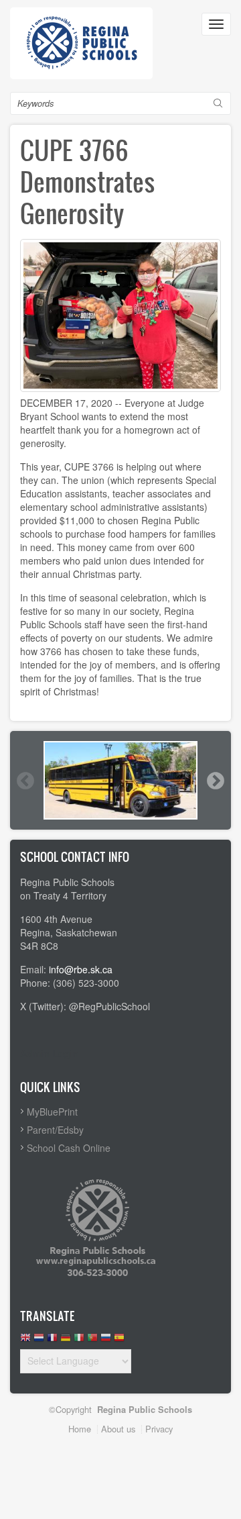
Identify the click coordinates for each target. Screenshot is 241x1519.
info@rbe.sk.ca (80, 969)
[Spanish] (119, 1340)
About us (118, 1428)
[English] (25, 1340)
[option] (120, 780)
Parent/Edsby (55, 1129)
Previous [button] (24, 780)
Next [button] (215, 780)
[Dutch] (38, 1340)
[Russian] (105, 1340)
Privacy (159, 1428)
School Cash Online (68, 1148)
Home (79, 1428)
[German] (65, 1340)
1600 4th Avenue (56, 919)
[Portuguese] (92, 1340)
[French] (52, 1340)
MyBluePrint (52, 1111)
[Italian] (79, 1340)
